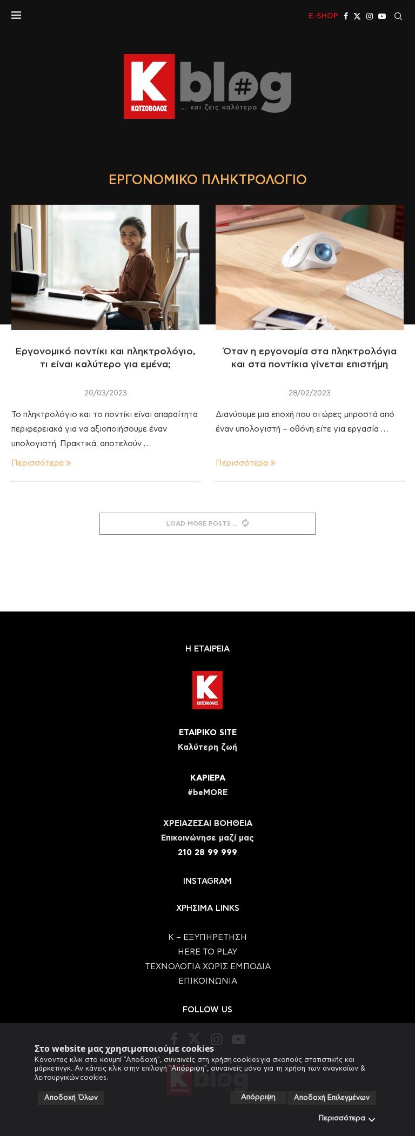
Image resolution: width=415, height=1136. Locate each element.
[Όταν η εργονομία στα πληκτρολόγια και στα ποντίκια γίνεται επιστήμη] (310, 267)
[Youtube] (382, 16)
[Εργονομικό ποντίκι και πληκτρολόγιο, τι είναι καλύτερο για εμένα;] (105, 267)
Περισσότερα (342, 1118)
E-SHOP (323, 16)
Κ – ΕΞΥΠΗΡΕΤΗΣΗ (207, 937)
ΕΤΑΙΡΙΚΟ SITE (208, 733)
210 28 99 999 (207, 853)
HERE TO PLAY (207, 952)
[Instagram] (369, 16)
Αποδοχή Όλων (71, 1097)
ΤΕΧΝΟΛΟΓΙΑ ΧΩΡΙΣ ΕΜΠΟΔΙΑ (208, 967)
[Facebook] (346, 16)
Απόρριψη (258, 1097)
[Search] (398, 16)
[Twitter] (357, 16)
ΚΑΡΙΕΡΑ (207, 778)
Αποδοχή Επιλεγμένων (332, 1097)
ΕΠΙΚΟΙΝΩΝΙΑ (207, 981)
